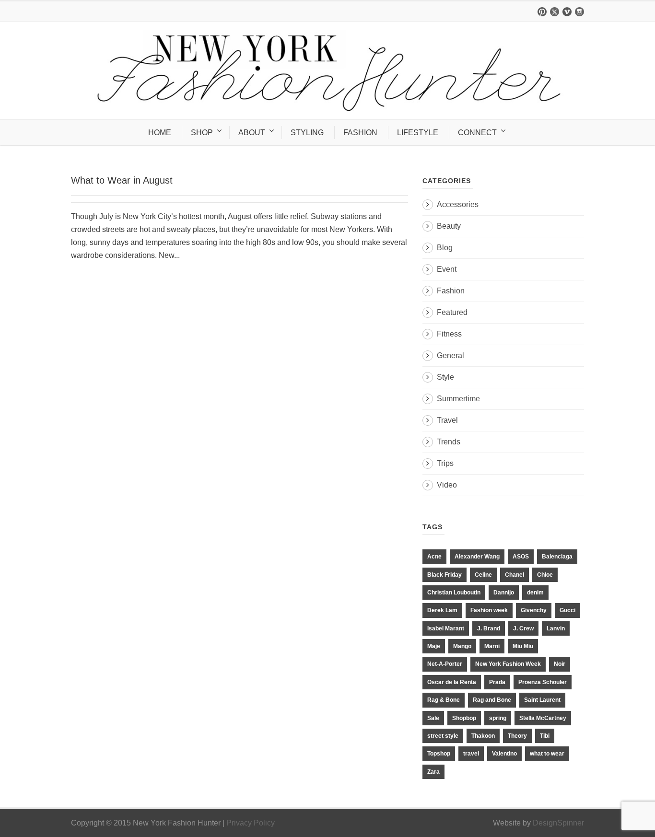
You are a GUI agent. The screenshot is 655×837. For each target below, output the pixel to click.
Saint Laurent (542, 700)
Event (446, 269)
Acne (434, 556)
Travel (447, 420)
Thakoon (483, 735)
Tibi (545, 735)
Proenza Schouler (542, 682)
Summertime (458, 399)
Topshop (438, 753)
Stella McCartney (542, 718)
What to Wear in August (122, 180)
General (450, 355)
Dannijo (503, 592)
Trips (445, 463)
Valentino (504, 753)
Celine (483, 574)
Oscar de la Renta (451, 682)
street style (442, 735)
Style (445, 377)
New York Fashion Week (508, 664)
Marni (492, 646)
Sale (433, 718)
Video (447, 485)
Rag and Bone (492, 700)
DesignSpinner (558, 823)
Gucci (567, 610)
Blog (445, 248)
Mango (462, 646)
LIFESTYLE (417, 132)
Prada (497, 682)
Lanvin (556, 628)
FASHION (360, 132)
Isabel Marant (445, 628)
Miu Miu (523, 646)
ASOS (521, 556)
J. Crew (523, 628)
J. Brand (488, 628)
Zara (433, 771)
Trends (448, 442)
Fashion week (489, 610)
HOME (159, 132)
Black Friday (444, 574)
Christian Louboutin (453, 592)
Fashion (451, 291)
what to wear (547, 753)
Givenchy (534, 610)
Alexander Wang (477, 556)
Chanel (514, 574)
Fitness (449, 334)
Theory (517, 735)
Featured (452, 312)
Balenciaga (557, 556)
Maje (433, 646)
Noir (559, 664)
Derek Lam (442, 610)
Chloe (545, 574)
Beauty (449, 226)
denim (535, 592)
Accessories (458, 204)
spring (497, 718)
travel (471, 753)
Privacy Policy (250, 823)
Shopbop (464, 718)
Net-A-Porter (444, 664)
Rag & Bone (443, 700)
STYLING (307, 132)
